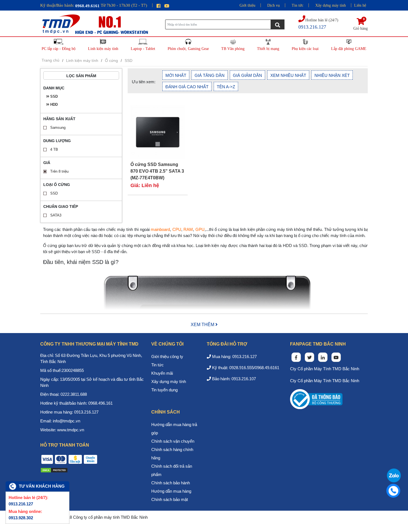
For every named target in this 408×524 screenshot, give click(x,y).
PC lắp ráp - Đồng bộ (58, 49)
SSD (54, 193)
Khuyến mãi (162, 373)
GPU (200, 229)
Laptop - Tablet (143, 49)
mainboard (160, 229)
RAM (188, 229)
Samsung (58, 127)
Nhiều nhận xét (332, 75)
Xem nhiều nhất (288, 75)
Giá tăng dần (210, 75)
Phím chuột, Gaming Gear (188, 49)
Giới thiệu (247, 5)
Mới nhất (175, 75)
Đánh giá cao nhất (186, 86)
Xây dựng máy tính (330, 5)
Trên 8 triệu (59, 171)
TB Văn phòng (233, 49)
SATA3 (55, 215)
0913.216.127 (21, 504)
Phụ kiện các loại (305, 49)
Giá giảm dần (247, 75)
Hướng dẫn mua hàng (171, 491)
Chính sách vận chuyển (172, 441)
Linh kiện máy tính (103, 49)
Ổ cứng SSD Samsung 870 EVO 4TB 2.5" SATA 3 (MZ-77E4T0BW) (157, 171)
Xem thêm (203, 324)
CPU (176, 229)
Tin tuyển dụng (164, 389)
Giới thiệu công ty (167, 356)
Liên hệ (360, 5)
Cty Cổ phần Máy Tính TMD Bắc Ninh (324, 368)
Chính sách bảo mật (169, 499)
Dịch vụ (273, 5)
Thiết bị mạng (268, 49)
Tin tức (297, 5)
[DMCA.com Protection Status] (54, 469)
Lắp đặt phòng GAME (348, 49)
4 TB (54, 149)
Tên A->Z (226, 86)
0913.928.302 (21, 517)
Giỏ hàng (360, 24)
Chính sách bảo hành (170, 482)
